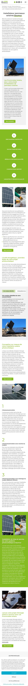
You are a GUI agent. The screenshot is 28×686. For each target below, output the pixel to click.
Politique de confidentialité (18, 684)
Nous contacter (10, 121)
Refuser (14, 677)
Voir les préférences (14, 681)
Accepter (14, 673)
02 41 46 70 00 (14, 2)
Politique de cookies (7, 684)
